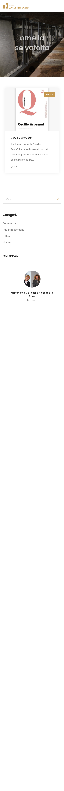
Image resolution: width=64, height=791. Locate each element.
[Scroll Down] (32, 69)
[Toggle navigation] (59, 6)
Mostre (7, 242)
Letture (49, 94)
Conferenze (9, 223)
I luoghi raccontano (13, 229)
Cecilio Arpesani (22, 138)
